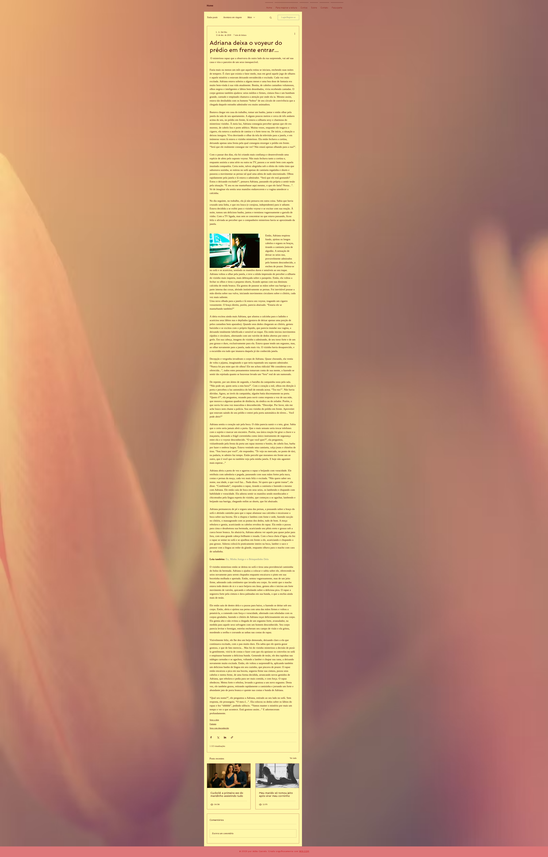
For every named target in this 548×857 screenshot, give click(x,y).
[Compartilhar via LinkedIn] (225, 737)
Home (210, 5)
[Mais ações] (294, 33)
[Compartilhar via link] (232, 737)
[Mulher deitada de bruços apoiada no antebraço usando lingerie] (277, 776)
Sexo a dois (214, 720)
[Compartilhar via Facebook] (211, 737)
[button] (270, 17)
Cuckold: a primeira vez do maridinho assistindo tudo (226, 794)
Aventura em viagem (232, 17)
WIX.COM (304, 851)
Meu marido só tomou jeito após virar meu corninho (276, 794)
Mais (249, 17)
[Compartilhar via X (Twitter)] (218, 737)
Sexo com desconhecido (219, 728)
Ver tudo (293, 758)
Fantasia (213, 724)
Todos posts (212, 17)
